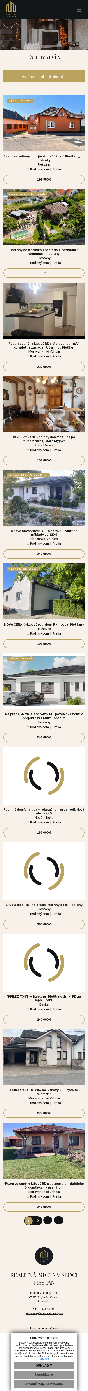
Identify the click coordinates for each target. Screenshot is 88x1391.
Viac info (44, 1358)
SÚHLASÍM (44, 1365)
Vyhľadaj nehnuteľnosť (42, 76)
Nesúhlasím (44, 1374)
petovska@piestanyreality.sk (44, 1313)
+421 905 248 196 (44, 1309)
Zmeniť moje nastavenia (44, 1384)
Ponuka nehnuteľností (44, 1328)
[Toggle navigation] (79, 10)
